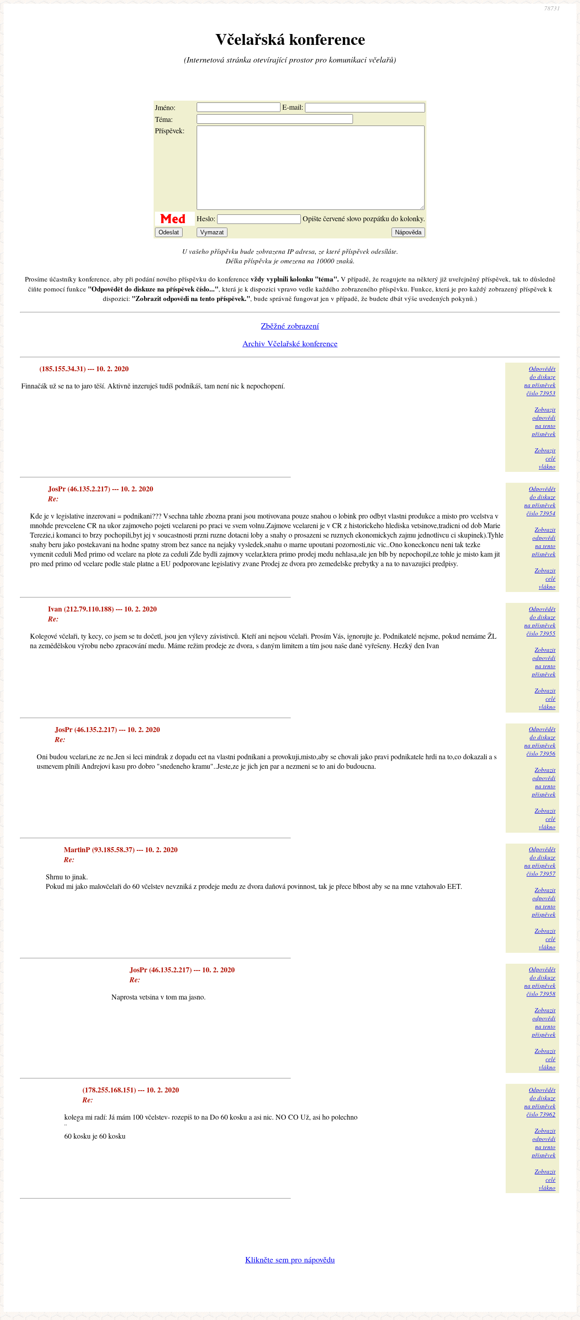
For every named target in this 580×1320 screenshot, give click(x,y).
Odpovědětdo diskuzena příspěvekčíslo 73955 (540, 621)
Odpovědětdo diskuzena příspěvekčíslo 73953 (540, 380)
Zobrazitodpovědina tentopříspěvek (544, 421)
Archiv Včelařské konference (290, 343)
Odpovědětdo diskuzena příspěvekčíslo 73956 (540, 741)
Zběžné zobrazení (290, 325)
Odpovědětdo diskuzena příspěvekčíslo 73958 (540, 981)
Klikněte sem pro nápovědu (290, 1259)
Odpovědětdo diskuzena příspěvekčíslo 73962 (540, 1102)
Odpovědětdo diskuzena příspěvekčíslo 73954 (540, 501)
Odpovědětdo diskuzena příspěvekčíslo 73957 (540, 861)
